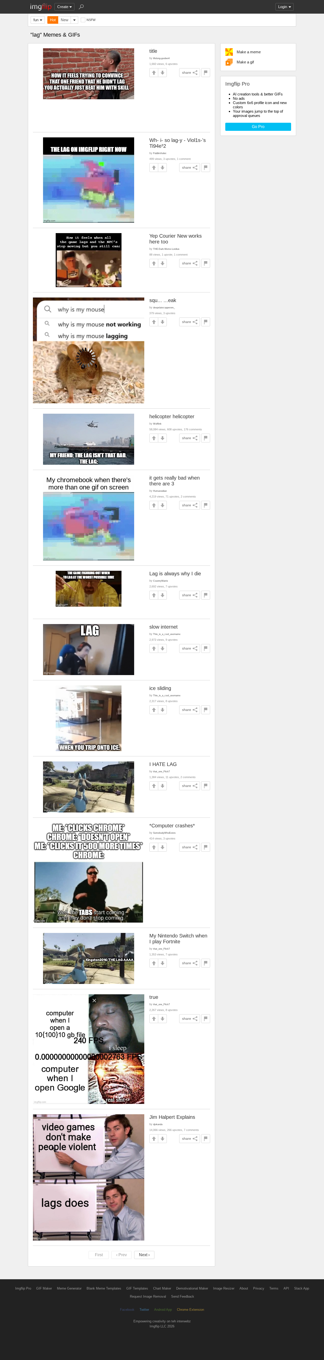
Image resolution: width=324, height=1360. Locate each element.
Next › (144, 1255)
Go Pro (258, 127)
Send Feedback (182, 1296)
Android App (163, 1310)
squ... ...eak (162, 300)
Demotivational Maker (192, 1288)
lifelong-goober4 (161, 58)
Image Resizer (223, 1288)
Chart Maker (162, 1288)
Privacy (258, 1288)
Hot (53, 20)
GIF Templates (137, 1288)
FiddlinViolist (159, 153)
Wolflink (157, 423)
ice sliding (160, 688)
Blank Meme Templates (104, 1288)
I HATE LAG (163, 764)
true (153, 997)
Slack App (301, 1288)
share (186, 72)
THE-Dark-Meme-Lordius (166, 249)
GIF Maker (44, 1288)
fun (35, 20)
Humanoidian (160, 490)
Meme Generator (69, 1288)
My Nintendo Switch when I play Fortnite (178, 938)
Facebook (127, 1310)
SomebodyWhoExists (164, 832)
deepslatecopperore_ (164, 307)
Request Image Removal (148, 1296)
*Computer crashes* (172, 825)
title (153, 51)
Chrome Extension (190, 1310)
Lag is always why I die (175, 573)
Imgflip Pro (23, 1288)
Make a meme (249, 52)
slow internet (163, 627)
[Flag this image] (205, 72)
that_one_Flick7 (161, 771)
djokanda (158, 1124)
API (286, 1288)
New (64, 20)
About (243, 1288)
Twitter (144, 1310)
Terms (273, 1288)
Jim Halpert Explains (172, 1117)
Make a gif (245, 62)
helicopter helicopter (171, 416)
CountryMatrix (160, 580)
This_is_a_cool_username (166, 634)
